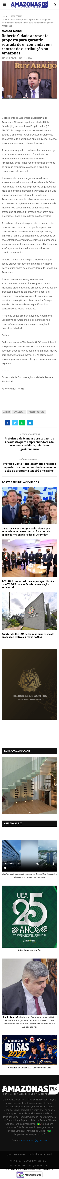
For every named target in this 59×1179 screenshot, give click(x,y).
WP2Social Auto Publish (16, 1170)
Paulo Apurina (11, 58)
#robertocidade (36, 412)
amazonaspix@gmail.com (34, 1140)
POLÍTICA (17, 31)
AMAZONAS (6, 31)
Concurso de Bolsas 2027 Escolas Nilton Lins (29, 1067)
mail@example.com (38, 1165)
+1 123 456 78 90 (17, 1165)
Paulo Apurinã (10, 1017)
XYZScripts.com (46, 1170)
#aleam (6, 412)
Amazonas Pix (13, 823)
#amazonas (19, 412)
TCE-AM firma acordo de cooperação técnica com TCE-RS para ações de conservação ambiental (28, 584)
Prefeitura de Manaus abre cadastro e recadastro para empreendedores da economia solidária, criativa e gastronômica (29, 444)
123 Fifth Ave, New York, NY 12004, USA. (28, 1161)
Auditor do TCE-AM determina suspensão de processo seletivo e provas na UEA (28, 636)
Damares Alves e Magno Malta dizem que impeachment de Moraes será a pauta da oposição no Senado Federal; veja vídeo (26, 531)
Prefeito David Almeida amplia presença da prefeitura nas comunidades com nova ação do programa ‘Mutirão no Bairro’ (29, 467)
